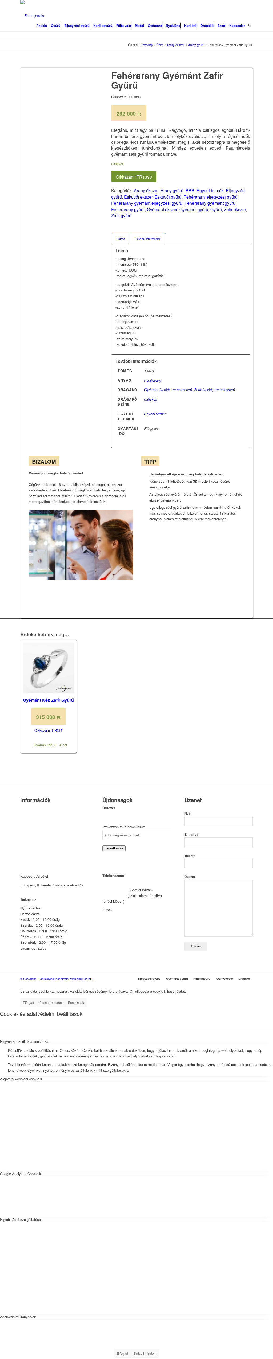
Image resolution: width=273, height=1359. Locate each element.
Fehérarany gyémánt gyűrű (209, 203)
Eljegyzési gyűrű (149, 978)
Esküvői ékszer (138, 197)
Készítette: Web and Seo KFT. (74, 978)
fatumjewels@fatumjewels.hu (136, 909)
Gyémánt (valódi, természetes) (168, 389)
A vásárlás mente (33, 855)
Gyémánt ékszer (162, 209)
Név (187, 813)
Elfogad (28, 1002)
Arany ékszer (146, 190)
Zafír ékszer (235, 209)
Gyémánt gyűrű (193, 209)
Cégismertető (30, 808)
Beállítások (76, 1002)
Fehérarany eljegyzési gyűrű (211, 197)
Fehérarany (153, 380)
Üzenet (189, 876)
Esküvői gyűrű (168, 197)
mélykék (150, 399)
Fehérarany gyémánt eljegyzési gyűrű (146, 203)
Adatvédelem (30, 842)
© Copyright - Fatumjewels (37, 978)
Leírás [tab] (121, 239)
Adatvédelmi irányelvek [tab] (18, 1316)
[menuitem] (41, 23)
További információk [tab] (147, 239)
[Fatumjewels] (32, 15)
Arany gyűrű (171, 190)
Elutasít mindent (51, 1002)
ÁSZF (24, 849)
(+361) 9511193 (114, 895)
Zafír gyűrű (121, 215)
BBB (190, 190)
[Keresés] (250, 23)
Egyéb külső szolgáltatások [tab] (21, 1219)
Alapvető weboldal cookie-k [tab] (21, 1078)
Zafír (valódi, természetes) (214, 389)
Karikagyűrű (201, 978)
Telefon (189, 855)
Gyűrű (216, 209)
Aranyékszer (224, 978)
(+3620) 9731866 (115, 889)
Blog (23, 835)
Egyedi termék (210, 190)
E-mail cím (192, 834)
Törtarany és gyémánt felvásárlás (46, 821)
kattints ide (45, 899)
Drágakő (244, 978)
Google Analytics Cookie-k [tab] (20, 1173)
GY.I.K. (25, 828)
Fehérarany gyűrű (128, 209)
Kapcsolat (28, 815)
